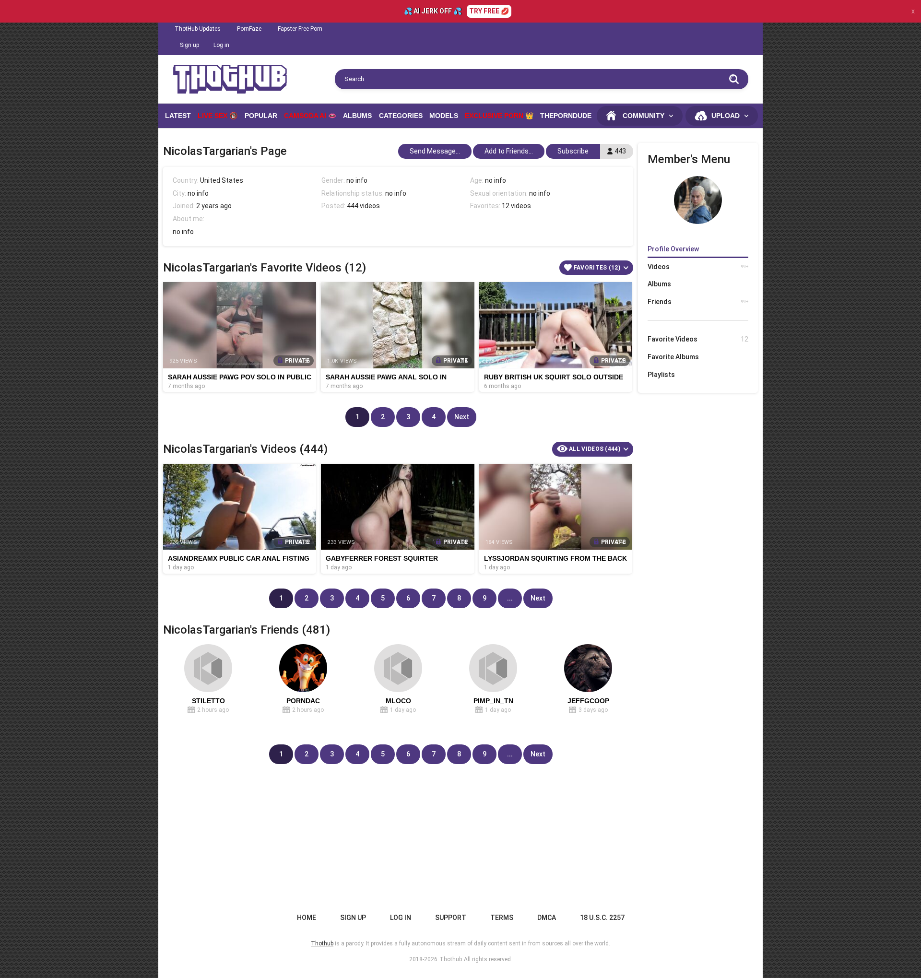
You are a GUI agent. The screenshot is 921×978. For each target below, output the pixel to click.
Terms (501, 917)
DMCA (546, 917)
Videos (698, 267)
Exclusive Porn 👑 (499, 115)
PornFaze (249, 28)
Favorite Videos (698, 339)
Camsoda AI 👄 (310, 115)
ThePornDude (565, 115)
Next (461, 417)
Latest (178, 115)
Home (306, 917)
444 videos (363, 206)
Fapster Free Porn (300, 28)
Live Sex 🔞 (217, 115)
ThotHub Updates (198, 28)
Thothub (450, 959)
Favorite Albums (673, 357)
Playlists (661, 374)
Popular (261, 115)
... (510, 598)
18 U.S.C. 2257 (602, 917)
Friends (698, 302)
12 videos (516, 206)
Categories (401, 115)
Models (443, 115)
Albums (357, 115)
